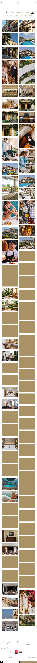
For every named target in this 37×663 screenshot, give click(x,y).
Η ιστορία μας (3, 643)
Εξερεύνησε (30, 15)
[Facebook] (16, 642)
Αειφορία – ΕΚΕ (9, 643)
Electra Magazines (3, 646)
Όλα (6, 12)
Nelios (35, 657)
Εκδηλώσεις (16, 15)
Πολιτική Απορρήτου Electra (10, 657)
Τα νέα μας (3, 648)
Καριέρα (2, 652)
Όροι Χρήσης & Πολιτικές (9, 652)
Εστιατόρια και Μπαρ (20, 12)
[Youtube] (20, 642)
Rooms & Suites (29, 12)
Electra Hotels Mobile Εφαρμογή (9, 648)
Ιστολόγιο (2, 650)
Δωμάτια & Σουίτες (8, 15)
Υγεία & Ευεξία (23, 15)
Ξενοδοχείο (11, 12)
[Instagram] (18, 642)
